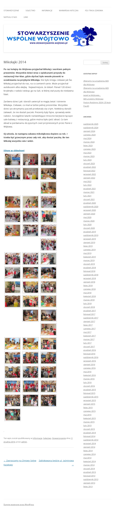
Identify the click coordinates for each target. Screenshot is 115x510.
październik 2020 (90, 206)
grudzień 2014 (89, 432)
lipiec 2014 (88, 450)
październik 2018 (90, 274)
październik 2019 (90, 235)
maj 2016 (87, 371)
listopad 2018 (89, 271)
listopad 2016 (89, 353)
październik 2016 (90, 357)
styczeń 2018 (89, 307)
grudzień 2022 (89, 167)
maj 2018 (87, 292)
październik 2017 (90, 317)
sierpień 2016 (89, 364)
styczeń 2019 (89, 264)
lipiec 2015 (88, 407)
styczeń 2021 (89, 199)
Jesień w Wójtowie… (92, 95)
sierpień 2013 (89, 483)
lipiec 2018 (88, 285)
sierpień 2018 (89, 282)
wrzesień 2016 (89, 361)
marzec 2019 (88, 260)
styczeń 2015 (89, 429)
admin (24, 441)
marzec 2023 (88, 156)
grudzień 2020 (89, 203)
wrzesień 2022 (89, 174)
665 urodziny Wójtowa (93, 99)
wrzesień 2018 (89, 278)
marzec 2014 (88, 465)
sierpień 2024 (89, 131)
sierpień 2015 (89, 404)
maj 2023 (87, 152)
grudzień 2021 (89, 188)
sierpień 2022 (89, 177)
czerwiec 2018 (89, 289)
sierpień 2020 (89, 213)
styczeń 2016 (89, 386)
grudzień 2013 (89, 472)
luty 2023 (87, 160)
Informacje (47, 10)
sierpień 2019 (89, 242)
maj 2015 (87, 414)
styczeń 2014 (89, 468)
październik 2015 (90, 396)
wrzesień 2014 (89, 443)
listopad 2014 (89, 436)
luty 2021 (87, 195)
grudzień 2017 (89, 310)
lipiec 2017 (88, 325)
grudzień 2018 (89, 267)
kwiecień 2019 (89, 256)
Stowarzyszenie (11, 10)
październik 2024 (90, 127)
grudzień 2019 (89, 231)
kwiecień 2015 (89, 418)
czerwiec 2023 (89, 149)
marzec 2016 (88, 378)
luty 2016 (87, 382)
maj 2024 (87, 138)
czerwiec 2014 (89, 454)
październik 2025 (90, 124)
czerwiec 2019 (89, 249)
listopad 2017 (89, 314)
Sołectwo (30, 10)
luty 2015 (87, 425)
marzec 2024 (88, 142)
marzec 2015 (88, 422)
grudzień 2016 (89, 350)
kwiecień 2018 (89, 296)
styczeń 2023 (89, 163)
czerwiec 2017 (89, 328)
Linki (26, 17)
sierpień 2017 (89, 321)
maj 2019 (87, 253)
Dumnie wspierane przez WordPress (19, 504)
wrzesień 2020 (89, 210)
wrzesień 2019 (89, 239)
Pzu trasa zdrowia (94, 10)
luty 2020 (87, 224)
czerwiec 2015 (89, 411)
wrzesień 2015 (89, 400)
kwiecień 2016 (89, 375)
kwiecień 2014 (89, 461)
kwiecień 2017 (89, 335)
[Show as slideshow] (14, 150)
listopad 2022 (89, 170)
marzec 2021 (88, 192)
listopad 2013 (89, 475)
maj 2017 (87, 332)
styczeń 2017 (89, 346)
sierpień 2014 (89, 447)
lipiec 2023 (88, 145)
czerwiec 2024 (89, 134)
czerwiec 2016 (89, 368)
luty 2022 (87, 185)
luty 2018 (87, 303)
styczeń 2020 (89, 228)
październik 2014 (90, 440)
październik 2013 (90, 479)
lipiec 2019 (88, 246)
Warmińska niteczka (68, 10)
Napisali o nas (10, 17)
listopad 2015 (89, 393)
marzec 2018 (88, 300)
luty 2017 (87, 343)
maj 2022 (87, 181)
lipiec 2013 (88, 486)
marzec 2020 (88, 221)
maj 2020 (87, 217)
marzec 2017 (88, 339)
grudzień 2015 (89, 389)
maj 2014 (87, 457)
